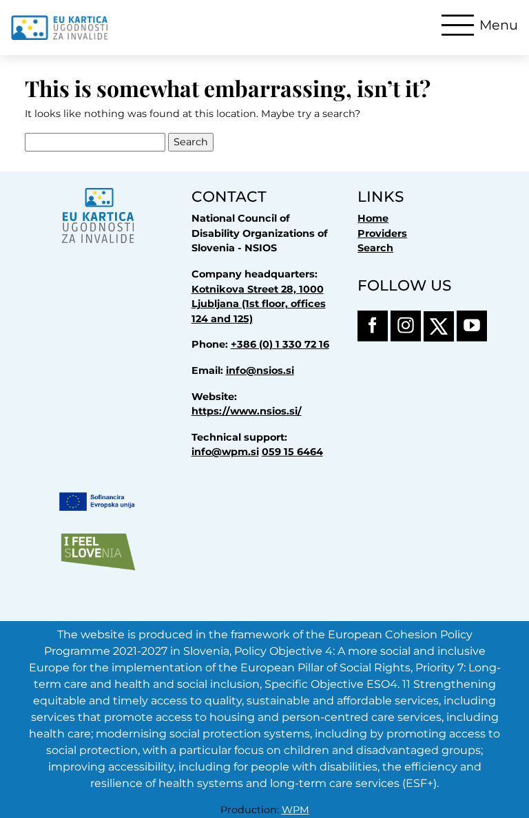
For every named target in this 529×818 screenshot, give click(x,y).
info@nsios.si (260, 370)
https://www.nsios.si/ (246, 411)
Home (372, 218)
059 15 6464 (292, 451)
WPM (295, 810)
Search (375, 248)
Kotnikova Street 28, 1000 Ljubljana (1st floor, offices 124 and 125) (258, 304)
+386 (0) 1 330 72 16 (280, 344)
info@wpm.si (225, 451)
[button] (480, 25)
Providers (382, 233)
